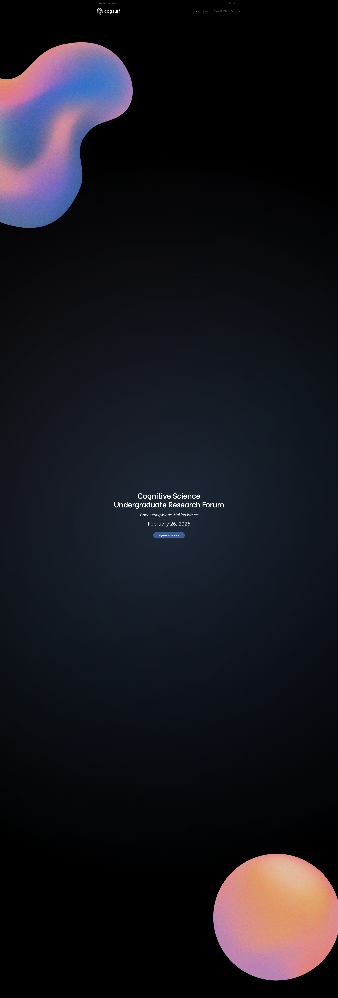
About (205, 10)
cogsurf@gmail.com (108, 2)
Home (196, 10)
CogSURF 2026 (220, 10)
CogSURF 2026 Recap (169, 535)
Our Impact (236, 10)
